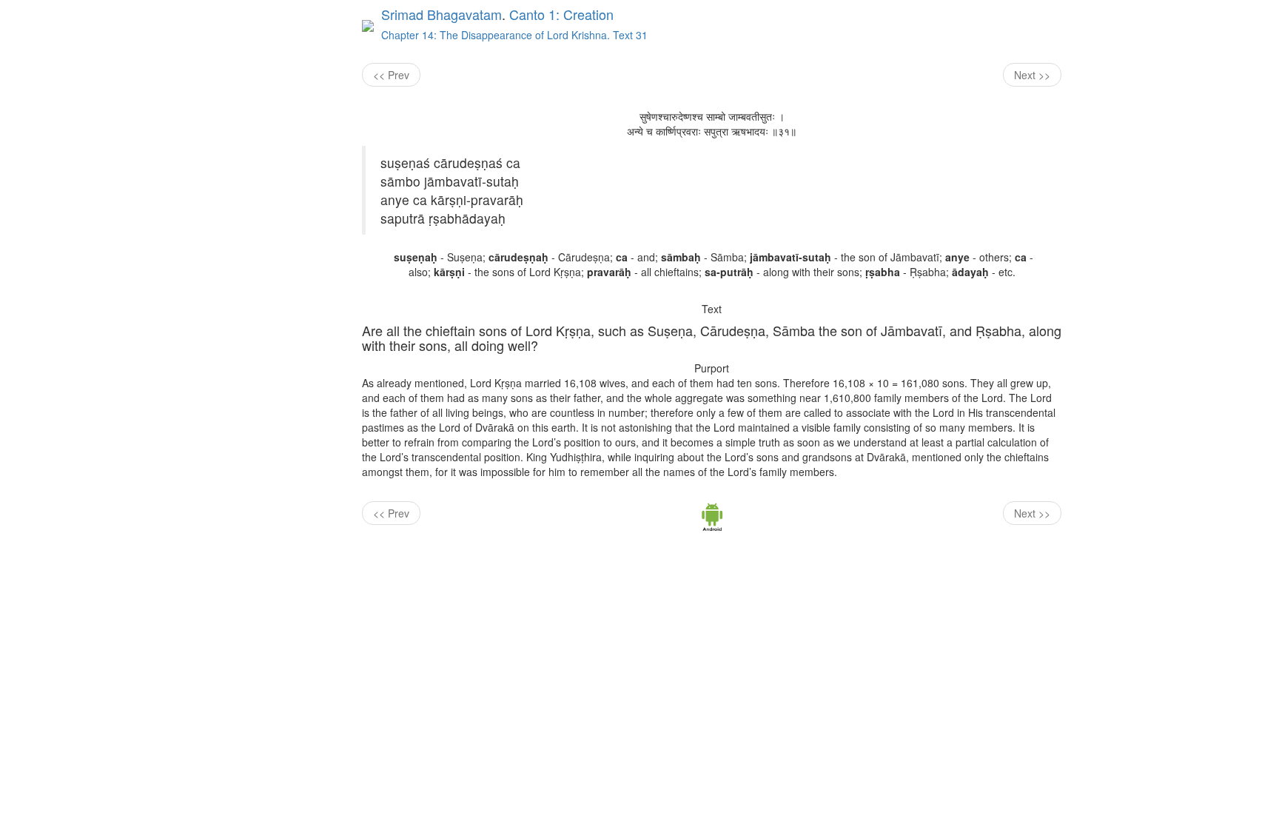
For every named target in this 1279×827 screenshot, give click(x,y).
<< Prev (391, 74)
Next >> (1032, 74)
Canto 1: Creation (561, 14)
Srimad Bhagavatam (441, 14)
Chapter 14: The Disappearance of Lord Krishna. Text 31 (514, 34)
